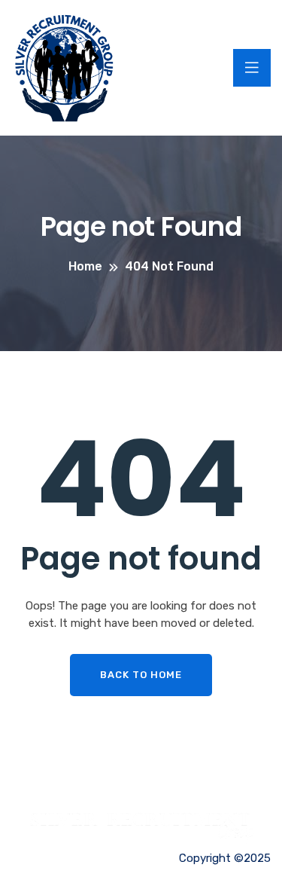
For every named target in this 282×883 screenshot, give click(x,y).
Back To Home (141, 674)
